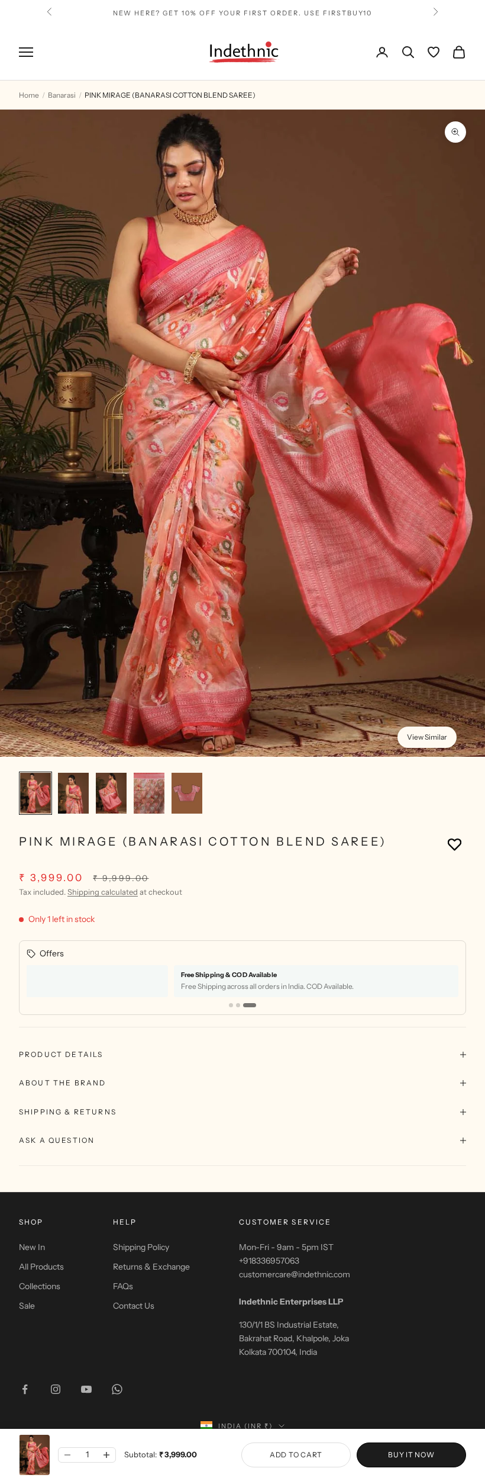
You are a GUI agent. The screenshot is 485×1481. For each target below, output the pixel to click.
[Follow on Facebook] (25, 1389)
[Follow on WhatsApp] (117, 1389)
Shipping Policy (141, 1247)
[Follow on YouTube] (86, 1389)
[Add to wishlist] (454, 844)
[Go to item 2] (73, 793)
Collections (39, 1286)
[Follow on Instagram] (56, 1389)
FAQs (123, 1286)
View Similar (427, 737)
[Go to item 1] (35, 793)
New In (32, 1247)
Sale (27, 1305)
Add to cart (296, 1454)
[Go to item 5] (186, 793)
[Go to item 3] (111, 793)
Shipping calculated (102, 892)
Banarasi (62, 95)
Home (29, 95)
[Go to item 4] (149, 793)
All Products (41, 1266)
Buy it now (411, 1454)
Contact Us (133, 1305)
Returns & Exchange (151, 1266)
